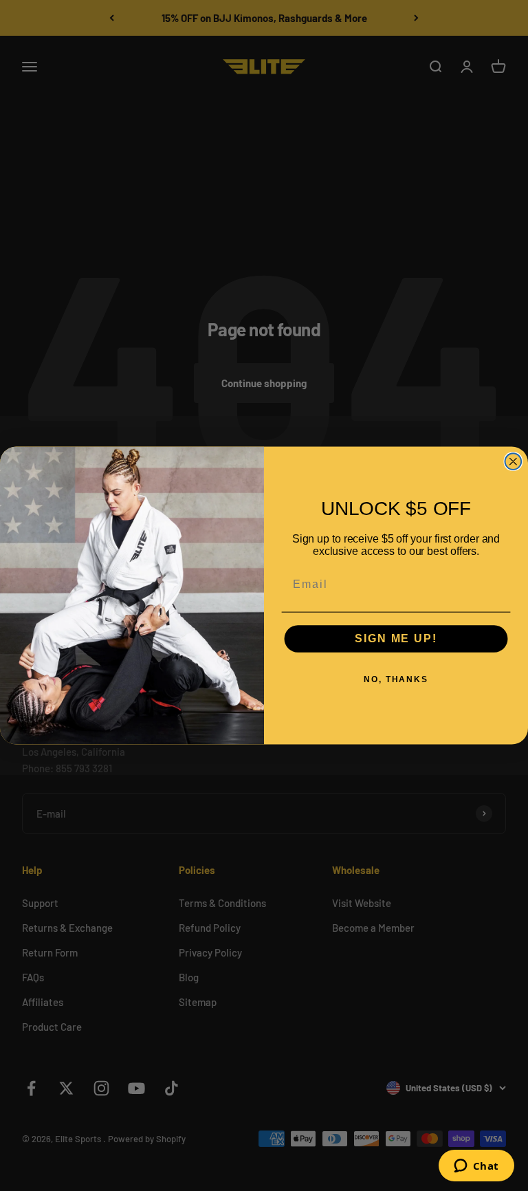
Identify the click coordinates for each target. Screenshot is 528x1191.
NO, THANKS (396, 680)
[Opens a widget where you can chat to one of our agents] (476, 1167)
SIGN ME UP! (396, 639)
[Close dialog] (513, 461)
